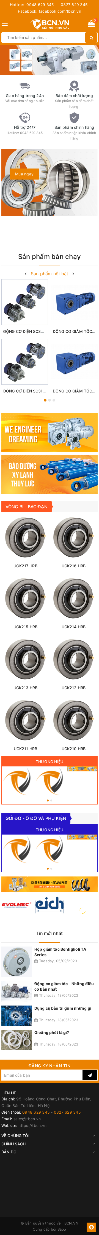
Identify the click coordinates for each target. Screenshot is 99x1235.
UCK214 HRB (74, 626)
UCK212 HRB (74, 687)
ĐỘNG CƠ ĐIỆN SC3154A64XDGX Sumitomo (44, 391)
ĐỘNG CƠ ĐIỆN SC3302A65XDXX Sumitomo (44, 331)
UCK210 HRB (74, 748)
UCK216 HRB (74, 565)
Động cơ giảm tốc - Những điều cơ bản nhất (64, 986)
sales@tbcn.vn (27, 1118)
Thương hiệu (50, 761)
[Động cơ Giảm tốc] (82, 768)
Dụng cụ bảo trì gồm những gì (62, 1008)
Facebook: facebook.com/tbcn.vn (49, 11)
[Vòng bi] (17, 781)
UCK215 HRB (25, 626)
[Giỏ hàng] (91, 24)
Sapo (61, 1229)
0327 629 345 (74, 4)
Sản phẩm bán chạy (49, 257)
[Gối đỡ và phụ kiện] (50, 781)
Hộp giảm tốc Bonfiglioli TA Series (60, 952)
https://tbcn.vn (32, 1125)
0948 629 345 (40, 4)
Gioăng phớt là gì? (51, 1032)
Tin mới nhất (49, 933)
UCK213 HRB (25, 687)
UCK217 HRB (25, 565)
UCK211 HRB (25, 748)
